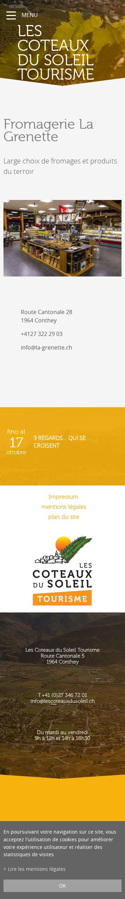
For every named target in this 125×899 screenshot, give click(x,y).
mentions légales (63, 507)
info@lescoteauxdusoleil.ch (63, 701)
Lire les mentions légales (37, 869)
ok (62, 885)
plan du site (63, 517)
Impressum (63, 496)
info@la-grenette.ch (46, 347)
